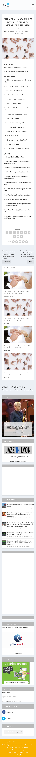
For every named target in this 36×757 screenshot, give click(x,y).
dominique (12, 32)
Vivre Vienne (10, 747)
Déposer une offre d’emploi (9, 697)
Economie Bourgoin (28, 508)
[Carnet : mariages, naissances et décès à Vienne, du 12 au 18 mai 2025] (18, 307)
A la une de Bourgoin (19, 508)
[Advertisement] (16, 483)
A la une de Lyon (18, 528)
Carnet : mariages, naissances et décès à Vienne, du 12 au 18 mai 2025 (17, 320)
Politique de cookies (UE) (17, 750)
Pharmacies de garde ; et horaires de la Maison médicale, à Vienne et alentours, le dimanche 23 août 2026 (19, 542)
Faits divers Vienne (27, 518)
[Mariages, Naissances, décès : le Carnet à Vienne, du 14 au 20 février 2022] (18, 334)
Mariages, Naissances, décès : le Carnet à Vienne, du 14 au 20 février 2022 (17, 347)
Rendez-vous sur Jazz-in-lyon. (18, 461)
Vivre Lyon (17, 747)
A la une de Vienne (19, 518)
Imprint (27, 752)
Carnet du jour (28, 32)
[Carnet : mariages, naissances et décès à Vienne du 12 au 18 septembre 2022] (18, 280)
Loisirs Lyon (25, 528)
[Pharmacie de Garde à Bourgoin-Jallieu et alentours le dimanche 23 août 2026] (4, 534)
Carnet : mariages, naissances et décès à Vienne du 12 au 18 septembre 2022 (17, 293)
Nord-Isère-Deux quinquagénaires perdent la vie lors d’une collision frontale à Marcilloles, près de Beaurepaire (20, 514)
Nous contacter (6, 692)
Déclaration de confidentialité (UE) (15, 752)
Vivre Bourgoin (24, 747)
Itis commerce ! (28, 742)
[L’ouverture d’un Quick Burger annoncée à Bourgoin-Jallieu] (4, 505)
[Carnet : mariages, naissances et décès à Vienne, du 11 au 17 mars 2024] (18, 361)
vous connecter (12, 390)
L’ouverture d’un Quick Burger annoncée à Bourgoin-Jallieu (20, 505)
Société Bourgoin (28, 536)
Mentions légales (6, 745)
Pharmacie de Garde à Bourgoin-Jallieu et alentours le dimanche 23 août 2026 (20, 533)
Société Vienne (26, 546)
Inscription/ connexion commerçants (11, 701)
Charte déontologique (18, 745)
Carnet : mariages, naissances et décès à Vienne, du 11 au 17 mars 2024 (17, 374)
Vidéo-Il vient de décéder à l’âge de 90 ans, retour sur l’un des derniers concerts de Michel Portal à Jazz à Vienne (18, 427)
